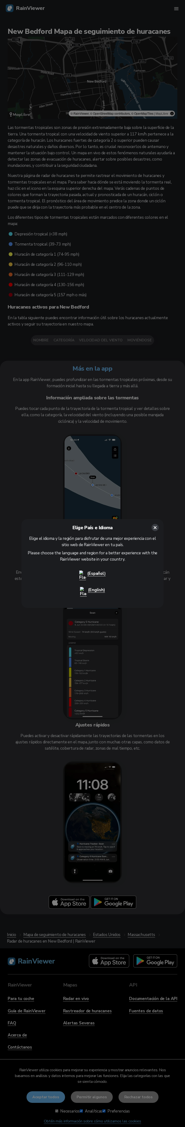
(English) (96, 590)
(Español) (96, 573)
